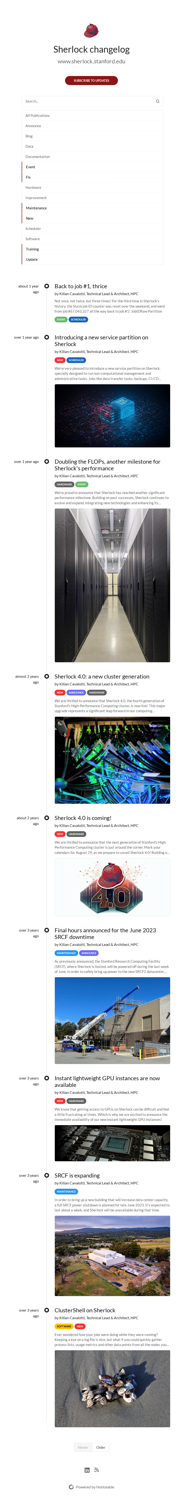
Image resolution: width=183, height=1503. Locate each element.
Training (32, 249)
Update (32, 259)
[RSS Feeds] (96, 1469)
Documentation (37, 156)
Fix (28, 177)
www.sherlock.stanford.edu (91, 61)
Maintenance (36, 208)
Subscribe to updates (91, 80)
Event (30, 167)
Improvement (36, 197)
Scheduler (33, 228)
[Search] (157, 101)
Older (100, 1447)
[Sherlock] (91, 31)
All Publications (37, 115)
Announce (33, 126)
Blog (29, 136)
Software (32, 239)
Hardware (33, 187)
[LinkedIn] (89, 1469)
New (29, 218)
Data (29, 146)
